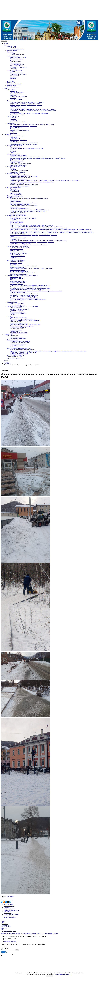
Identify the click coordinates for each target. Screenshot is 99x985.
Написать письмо (14, 112)
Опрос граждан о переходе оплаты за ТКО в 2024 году (24, 293)
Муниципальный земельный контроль (20, 175)
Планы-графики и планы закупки (19, 170)
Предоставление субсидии (17, 300)
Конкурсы (12, 168)
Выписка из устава (15, 106)
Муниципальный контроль (14, 173)
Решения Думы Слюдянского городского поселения (23, 144)
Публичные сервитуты (16, 263)
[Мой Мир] (6, 902)
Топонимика (13, 219)
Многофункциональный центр (18, 165)
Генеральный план (15, 138)
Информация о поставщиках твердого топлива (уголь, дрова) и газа (28, 286)
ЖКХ (11, 279)
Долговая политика (15, 190)
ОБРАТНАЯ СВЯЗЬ (6, 926)
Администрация (11, 89)
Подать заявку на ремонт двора (18, 74)
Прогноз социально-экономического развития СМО (23, 205)
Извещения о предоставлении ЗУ (18, 274)
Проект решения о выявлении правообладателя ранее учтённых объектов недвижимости (33, 235)
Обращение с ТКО (15, 254)
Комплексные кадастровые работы (19, 271)
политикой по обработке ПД (63, 974)
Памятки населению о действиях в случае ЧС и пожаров (25, 320)
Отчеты (12, 152)
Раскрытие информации (16, 284)
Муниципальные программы (14, 145)
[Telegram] (10, 902)
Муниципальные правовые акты (15, 135)
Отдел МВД (13, 131)
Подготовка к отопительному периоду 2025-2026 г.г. (24, 295)
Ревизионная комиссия (13, 116)
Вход (2, 929)
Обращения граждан (12, 335)
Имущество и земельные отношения (16, 260)
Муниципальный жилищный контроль (20, 177)
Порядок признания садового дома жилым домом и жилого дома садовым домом (31, 225)
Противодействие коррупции (17, 107)
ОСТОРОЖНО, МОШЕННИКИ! (19, 333)
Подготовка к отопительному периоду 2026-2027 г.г (23, 296)
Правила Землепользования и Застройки (20, 243)
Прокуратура (13, 133)
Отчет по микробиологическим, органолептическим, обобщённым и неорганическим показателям (36, 291)
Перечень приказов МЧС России (18, 317)
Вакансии (3, 919)
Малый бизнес (14, 200)
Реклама (12, 236)
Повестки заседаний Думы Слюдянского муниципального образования (29, 113)
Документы (13, 78)
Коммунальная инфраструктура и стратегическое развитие (22, 275)
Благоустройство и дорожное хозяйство (17, 246)
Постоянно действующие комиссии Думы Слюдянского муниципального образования (33, 110)
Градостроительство (15, 223)
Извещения (13, 169)
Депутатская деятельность (17, 114)
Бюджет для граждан (15, 193)
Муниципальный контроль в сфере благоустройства (23, 176)
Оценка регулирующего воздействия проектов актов (24, 142)
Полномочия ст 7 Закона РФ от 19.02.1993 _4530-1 (23, 352)
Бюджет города (14, 189)
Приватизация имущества (17, 267)
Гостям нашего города (12, 56)
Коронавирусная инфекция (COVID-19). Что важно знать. (25, 324)
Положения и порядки (16, 194)
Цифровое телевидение (16, 258)
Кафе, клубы (13, 68)
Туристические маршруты (17, 64)
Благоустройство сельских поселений (20, 247)
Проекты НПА (14, 141)
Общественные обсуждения (17, 292)
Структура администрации (17, 92)
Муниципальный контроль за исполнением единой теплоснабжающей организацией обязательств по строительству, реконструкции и (45, 180)
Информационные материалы (18, 327)
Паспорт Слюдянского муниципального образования (24, 202)
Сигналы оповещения (16, 330)
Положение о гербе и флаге (17, 54)
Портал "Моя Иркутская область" (16, 358)
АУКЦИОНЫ (13, 264)
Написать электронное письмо (18, 338)
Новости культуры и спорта (14, 84)
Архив (11, 79)
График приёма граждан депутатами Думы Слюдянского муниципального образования (33, 109)
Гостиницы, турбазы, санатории (18, 67)
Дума (8, 100)
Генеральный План (15, 239)
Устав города (13, 137)
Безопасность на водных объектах (19, 323)
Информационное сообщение (18, 237)
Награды (12, 314)
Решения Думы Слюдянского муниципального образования (26, 105)
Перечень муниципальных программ (19, 204)
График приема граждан (16, 337)
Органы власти (11, 123)
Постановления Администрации (18, 140)
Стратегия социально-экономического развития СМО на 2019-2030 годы (29, 209)
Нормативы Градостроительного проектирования (23, 218)
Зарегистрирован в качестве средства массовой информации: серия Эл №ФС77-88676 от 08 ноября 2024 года (29, 933)
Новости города (11, 82)
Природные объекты (15, 61)
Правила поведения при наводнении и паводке (22, 319)
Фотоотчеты (13, 77)
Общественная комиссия (16, 72)
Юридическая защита (12, 302)
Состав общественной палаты (18, 344)
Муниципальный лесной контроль (19, 179)
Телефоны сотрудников (16, 99)
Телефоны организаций (13, 86)
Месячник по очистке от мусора (18, 253)
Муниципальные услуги (13, 154)
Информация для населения (17, 282)
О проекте (12, 71)
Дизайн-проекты (14, 75)
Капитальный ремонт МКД (17, 278)
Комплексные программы (17, 222)
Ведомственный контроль (17, 183)
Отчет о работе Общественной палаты (20, 341)
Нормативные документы (17, 345)
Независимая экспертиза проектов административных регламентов (28, 156)
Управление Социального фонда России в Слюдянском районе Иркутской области (32, 124)
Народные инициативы (16, 201)
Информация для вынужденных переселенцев (19, 348)
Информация (13, 120)
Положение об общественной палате (19, 342)
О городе (6, 45)
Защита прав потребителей (17, 303)
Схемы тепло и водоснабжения (18, 281)
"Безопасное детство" (15, 321)
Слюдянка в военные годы (17, 49)
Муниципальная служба (16, 310)
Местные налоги (14, 191)
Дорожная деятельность (16, 250)
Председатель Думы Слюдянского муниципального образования (27, 102)
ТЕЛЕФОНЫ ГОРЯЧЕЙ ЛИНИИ (19, 353)
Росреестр (12, 128)
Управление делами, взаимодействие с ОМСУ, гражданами (22, 306)
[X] (8, 902)
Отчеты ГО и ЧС (14, 331)
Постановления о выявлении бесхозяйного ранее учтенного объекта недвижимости (32, 242)
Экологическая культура (16, 221)
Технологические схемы (16, 161)
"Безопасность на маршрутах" (18, 214)
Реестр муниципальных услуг (18, 159)
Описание (12, 53)
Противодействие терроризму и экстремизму (22, 326)
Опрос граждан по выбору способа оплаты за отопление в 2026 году (28, 299)
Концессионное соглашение (17, 172)
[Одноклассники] (4, 902)
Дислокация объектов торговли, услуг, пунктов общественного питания (29, 198)
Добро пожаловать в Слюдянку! (18, 57)
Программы (13, 151)
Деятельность (7, 134)
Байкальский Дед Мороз (16, 65)
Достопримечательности (16, 58)
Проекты (12, 149)
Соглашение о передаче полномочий (19, 309)
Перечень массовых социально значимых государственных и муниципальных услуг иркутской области (37, 158)
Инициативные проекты (16, 249)
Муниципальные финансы (14, 187)
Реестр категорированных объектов (19, 186)
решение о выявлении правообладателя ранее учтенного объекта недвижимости (31, 268)
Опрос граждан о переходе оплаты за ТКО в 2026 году (24, 298)
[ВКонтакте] (1, 902)
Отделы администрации (16, 93)
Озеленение (13, 257)
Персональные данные (16, 307)
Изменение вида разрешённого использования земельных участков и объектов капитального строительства (38, 228)
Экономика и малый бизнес (17, 212)
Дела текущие (10, 81)
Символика (10, 52)
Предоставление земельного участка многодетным (23, 265)
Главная (6, 43)
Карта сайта (4, 928)
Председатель (13, 117)
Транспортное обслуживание (17, 251)
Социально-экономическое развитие (19, 208)
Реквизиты (13, 98)
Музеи (11, 60)
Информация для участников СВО (16, 355)
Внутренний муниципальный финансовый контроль (24, 184)
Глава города (13, 91)
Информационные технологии (18, 313)
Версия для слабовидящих (9, 931)
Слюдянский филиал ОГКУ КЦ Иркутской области (23, 126)
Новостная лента (11, 85)
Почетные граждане (12, 50)
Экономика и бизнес (12, 197)
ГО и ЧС (9, 316)
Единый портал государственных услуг (20, 163)
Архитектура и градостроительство (16, 215)
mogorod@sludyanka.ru (10, 941)
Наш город (13, 47)
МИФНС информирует (16, 127)
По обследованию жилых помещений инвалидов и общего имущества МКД (30, 285)
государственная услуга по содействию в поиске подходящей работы (28, 211)
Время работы (13, 95)
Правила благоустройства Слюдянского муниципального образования (28, 244)
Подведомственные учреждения (18, 96)
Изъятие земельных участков (17, 270)
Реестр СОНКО (14, 207)
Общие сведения (11, 46)
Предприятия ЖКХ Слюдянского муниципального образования (27, 289)
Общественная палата (12, 340)
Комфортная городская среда (14, 70)
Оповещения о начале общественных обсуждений (23, 272)
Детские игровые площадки (17, 256)
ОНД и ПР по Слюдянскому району (19, 130)
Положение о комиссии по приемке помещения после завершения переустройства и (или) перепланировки (38, 240)
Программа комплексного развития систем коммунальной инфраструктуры (30, 288)
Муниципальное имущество (17, 261)
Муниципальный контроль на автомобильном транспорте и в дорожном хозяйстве (32, 182)
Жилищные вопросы (15, 277)
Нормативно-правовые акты (17, 328)
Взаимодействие (8, 334)
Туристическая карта (15, 63)
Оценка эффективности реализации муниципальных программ (26, 148)
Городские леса (14, 216)
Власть (5, 88)
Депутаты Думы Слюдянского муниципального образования (26, 103)
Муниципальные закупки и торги (16, 166)
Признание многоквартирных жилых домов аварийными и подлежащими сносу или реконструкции (36, 226)
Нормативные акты (15, 147)
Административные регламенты (18, 155)
